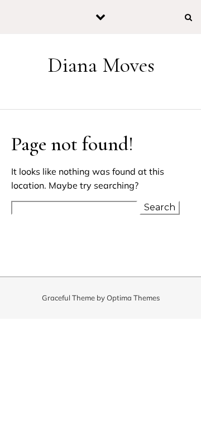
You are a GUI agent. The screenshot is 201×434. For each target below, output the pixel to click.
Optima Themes (133, 297)
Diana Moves (101, 65)
